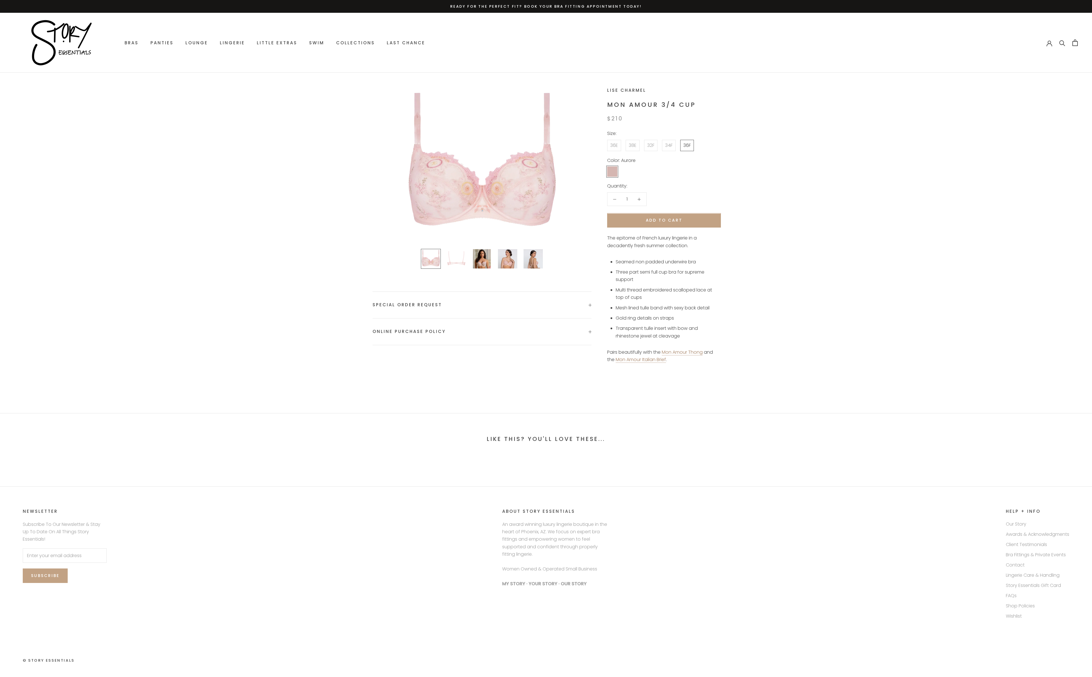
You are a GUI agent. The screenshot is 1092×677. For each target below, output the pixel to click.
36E (614, 145)
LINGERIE (232, 43)
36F (687, 145)
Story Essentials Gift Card (1033, 585)
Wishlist (1014, 616)
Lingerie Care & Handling (1033, 575)
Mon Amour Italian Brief (641, 360)
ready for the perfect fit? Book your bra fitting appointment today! (546, 6)
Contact (1015, 565)
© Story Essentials (49, 660)
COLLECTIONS (355, 43)
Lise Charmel (626, 90)
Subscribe (45, 575)
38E (632, 145)
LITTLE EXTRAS (277, 43)
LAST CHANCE (406, 43)
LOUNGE (196, 43)
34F (669, 145)
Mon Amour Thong (682, 352)
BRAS (131, 43)
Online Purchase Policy (409, 331)
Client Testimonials (1026, 544)
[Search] (1062, 43)
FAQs (1011, 595)
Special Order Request (407, 305)
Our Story (1016, 524)
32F (650, 145)
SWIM (316, 43)
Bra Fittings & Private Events (1036, 554)
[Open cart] (1075, 42)
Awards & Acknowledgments (1037, 534)
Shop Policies (1020, 606)
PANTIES (161, 43)
